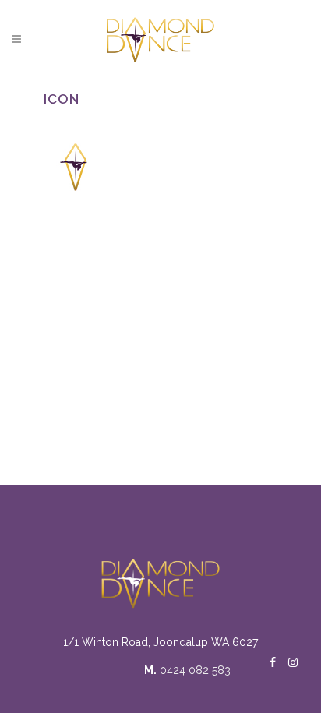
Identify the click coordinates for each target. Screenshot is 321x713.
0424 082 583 (195, 670)
